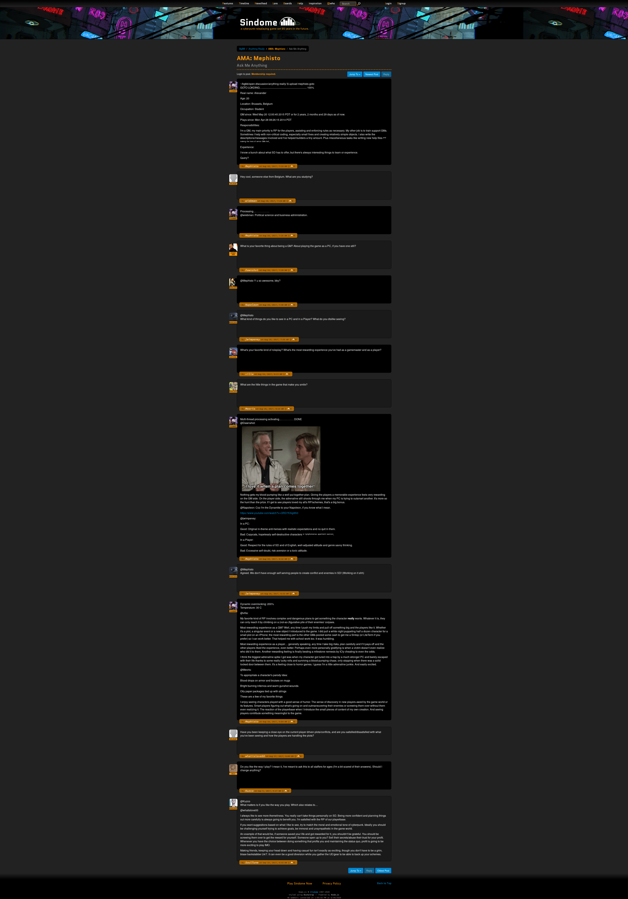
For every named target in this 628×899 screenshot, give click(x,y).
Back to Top (384, 883)
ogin (388, 3)
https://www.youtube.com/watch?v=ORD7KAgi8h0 (269, 513)
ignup (401, 3)
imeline (244, 3)
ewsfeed (261, 3)
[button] (292, 166)
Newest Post (371, 74)
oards (287, 3)
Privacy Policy (332, 883)
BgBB (242, 48)
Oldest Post (383, 870)
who (331, 3)
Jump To (354, 74)
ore (275, 3)
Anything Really (257, 48)
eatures (227, 3)
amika (387, 38)
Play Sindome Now (300, 883)
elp (300, 3)
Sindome (259, 22)
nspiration (315, 3)
